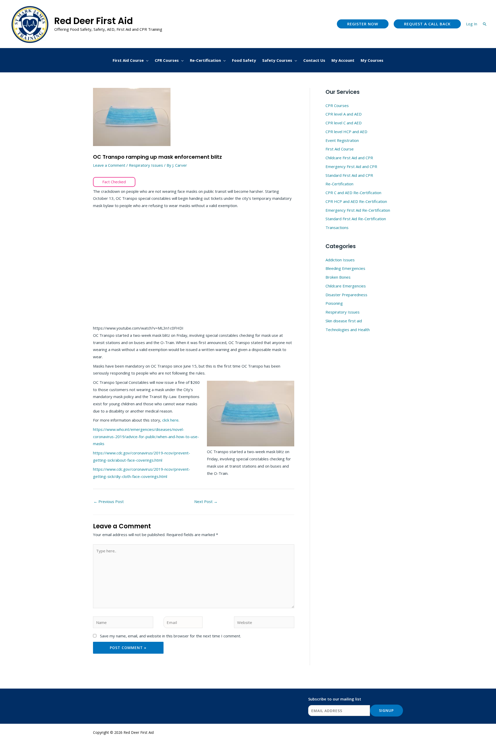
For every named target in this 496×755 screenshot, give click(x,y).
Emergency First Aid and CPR (351, 166)
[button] (363, 23)
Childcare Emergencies (346, 285)
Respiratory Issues (146, 165)
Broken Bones (338, 277)
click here (170, 420)
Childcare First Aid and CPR (349, 157)
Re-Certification (339, 183)
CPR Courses (337, 105)
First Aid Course (340, 148)
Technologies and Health (348, 329)
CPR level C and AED (344, 122)
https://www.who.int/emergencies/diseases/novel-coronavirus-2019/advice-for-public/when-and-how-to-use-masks (146, 436)
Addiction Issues (340, 259)
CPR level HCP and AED (346, 131)
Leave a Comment (109, 165)
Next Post (206, 501)
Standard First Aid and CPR (349, 175)
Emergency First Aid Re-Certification (358, 210)
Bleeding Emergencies (345, 268)
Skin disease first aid (344, 320)
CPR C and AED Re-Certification (353, 192)
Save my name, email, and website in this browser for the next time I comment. (170, 635)
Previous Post (109, 501)
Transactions (337, 227)
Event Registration (342, 140)
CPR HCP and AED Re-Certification (356, 201)
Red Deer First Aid (93, 20)
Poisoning (334, 303)
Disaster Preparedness (346, 294)
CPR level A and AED (344, 114)
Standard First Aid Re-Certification (356, 218)
